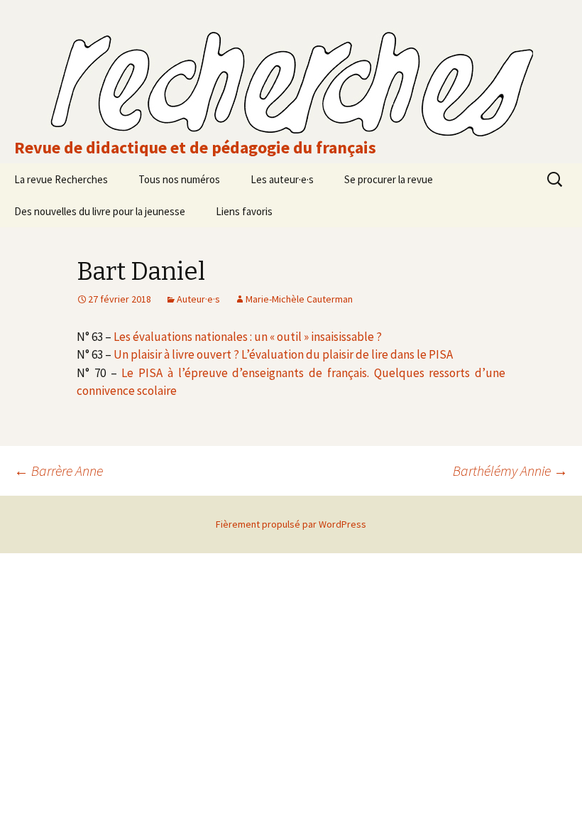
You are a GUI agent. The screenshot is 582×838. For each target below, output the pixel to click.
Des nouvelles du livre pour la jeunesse (99, 211)
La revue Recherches (61, 179)
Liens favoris (244, 211)
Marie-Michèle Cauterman (299, 299)
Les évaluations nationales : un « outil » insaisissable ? (248, 336)
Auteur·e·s (198, 299)
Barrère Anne (58, 470)
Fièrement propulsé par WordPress (291, 524)
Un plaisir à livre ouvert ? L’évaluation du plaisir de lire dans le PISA (283, 354)
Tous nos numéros (179, 179)
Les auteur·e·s (282, 179)
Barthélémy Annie (510, 470)
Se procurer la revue (388, 179)
